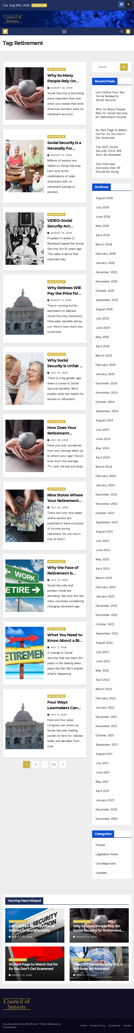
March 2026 (104, 244)
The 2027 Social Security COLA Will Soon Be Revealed (108, 150)
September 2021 (107, 744)
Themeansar (9, 1027)
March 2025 (104, 355)
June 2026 (103, 216)
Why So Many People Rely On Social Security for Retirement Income (97, 930)
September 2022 (107, 633)
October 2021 (105, 735)
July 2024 (102, 429)
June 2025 (103, 327)
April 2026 (103, 235)
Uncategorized (56, 69)
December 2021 (106, 717)
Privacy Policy (97, 1025)
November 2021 (106, 726)
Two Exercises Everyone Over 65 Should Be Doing (108, 167)
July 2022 (102, 652)
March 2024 (104, 466)
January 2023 (105, 596)
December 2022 (106, 605)
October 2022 (105, 624)
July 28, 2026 (59, 440)
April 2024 (103, 457)
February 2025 (106, 365)
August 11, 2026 (61, 300)
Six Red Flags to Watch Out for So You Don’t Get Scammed (111, 133)
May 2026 (102, 226)
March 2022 (104, 689)
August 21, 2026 (22, 975)
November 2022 (107, 615)
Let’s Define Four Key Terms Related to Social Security (110, 96)
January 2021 (105, 800)
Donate (127, 1025)
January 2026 (105, 263)
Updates (101, 872)
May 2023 (102, 559)
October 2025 (105, 290)
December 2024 (107, 383)
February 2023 (106, 587)
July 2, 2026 (59, 714)
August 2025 (104, 309)
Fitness (100, 845)
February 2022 (106, 698)
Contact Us (114, 1025)
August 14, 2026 (61, 233)
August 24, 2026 (62, 88)
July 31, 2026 (59, 372)
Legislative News (107, 854)
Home (83, 1025)
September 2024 (107, 411)
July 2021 (102, 763)
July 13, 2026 (59, 580)
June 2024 (103, 439)
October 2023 (105, 513)
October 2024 (105, 402)
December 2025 (106, 272)
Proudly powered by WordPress (20, 1024)
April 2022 (103, 680)
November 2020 (107, 818)
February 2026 (106, 253)
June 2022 (103, 661)
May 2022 (102, 670)
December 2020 (106, 809)
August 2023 (104, 531)
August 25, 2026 (22, 937)
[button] (122, 31)
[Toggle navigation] (64, 31)
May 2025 (102, 337)
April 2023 (103, 568)
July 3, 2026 (59, 647)
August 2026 (104, 198)
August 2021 (104, 754)
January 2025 (105, 374)
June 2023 (103, 550)
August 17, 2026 (61, 155)
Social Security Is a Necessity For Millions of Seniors (65, 148)
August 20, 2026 (86, 975)
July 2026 (102, 207)
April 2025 (103, 346)
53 (54, 764)
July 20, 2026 (59, 507)
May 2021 (102, 781)
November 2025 (107, 281)
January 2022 (105, 707)
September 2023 (107, 522)
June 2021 (103, 772)
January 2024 (105, 485)
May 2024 (102, 448)
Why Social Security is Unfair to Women (65, 366)
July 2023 (102, 541)
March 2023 (104, 578)
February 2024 (106, 476)
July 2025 (102, 318)
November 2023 (107, 503)
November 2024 (107, 392)
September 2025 (107, 300)
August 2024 (104, 420)
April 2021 (102, 791)
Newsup (52, 1024)
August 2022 (104, 642)
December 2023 (106, 494)
